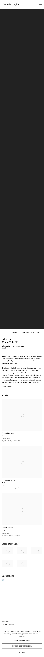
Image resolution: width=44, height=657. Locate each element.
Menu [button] (40, 5)
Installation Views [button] (31, 333)
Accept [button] (22, 652)
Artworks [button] (16, 333)
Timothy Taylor (10, 4)
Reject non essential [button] (22, 646)
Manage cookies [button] (22, 640)
